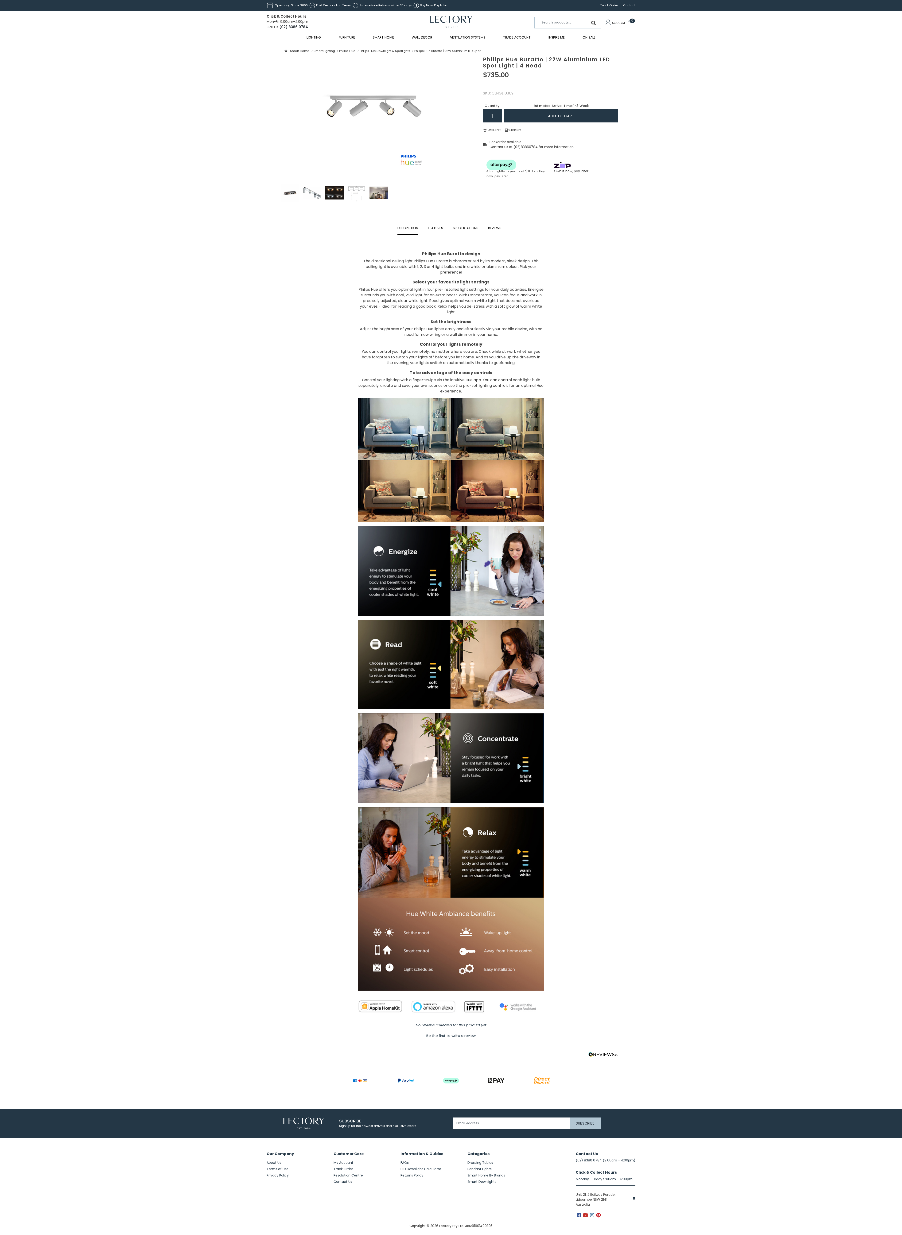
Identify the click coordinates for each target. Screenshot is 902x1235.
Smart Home (383, 37)
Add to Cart (561, 116)
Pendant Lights (479, 1169)
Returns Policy (411, 1175)
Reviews (494, 228)
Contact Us (343, 1181)
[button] (615, 23)
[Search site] (593, 23)
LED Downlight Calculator (420, 1169)
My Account (343, 1162)
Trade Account (517, 37)
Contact (629, 5)
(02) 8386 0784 (293, 26)
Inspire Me (556, 37)
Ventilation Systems (467, 37)
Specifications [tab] (465, 228)
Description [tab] (407, 228)
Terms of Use (277, 1169)
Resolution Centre (348, 1175)
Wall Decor (422, 37)
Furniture (347, 37)
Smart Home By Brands (486, 1175)
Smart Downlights (481, 1181)
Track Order (609, 5)
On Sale (589, 37)
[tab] (494, 228)
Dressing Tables (480, 1162)
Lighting (314, 37)
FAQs (404, 1162)
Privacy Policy (278, 1175)
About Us (274, 1162)
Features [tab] (435, 228)
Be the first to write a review (451, 1035)
